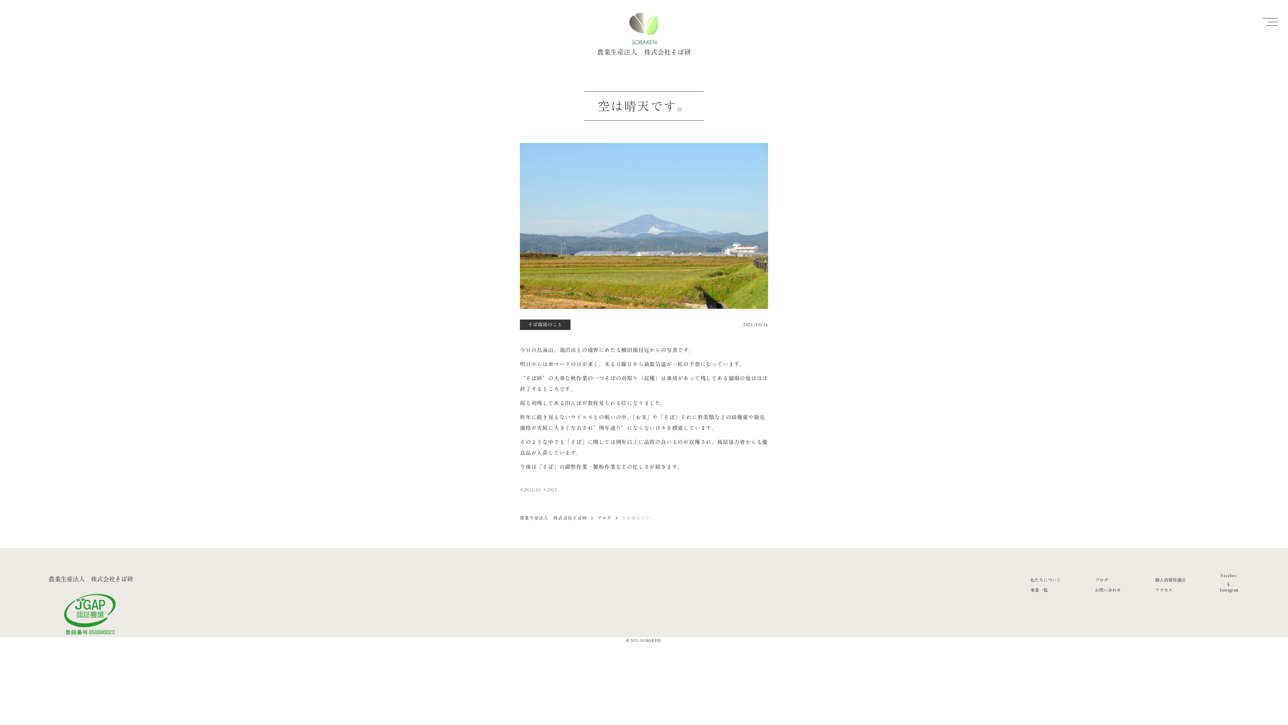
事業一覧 (1039, 590)
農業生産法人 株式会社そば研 (553, 518)
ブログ (604, 518)
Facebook (1229, 580)
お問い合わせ (1108, 590)
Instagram (1229, 590)
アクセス (1164, 590)
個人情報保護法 (1170, 580)
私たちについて (1045, 580)
